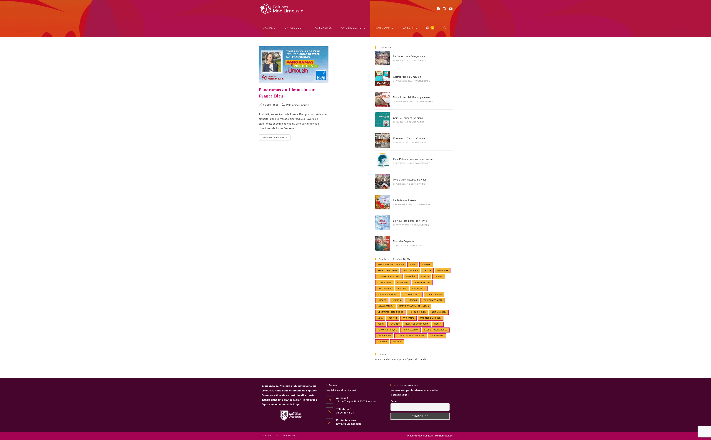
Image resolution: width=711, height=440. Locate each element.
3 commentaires (415, 122)
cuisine (439, 276)
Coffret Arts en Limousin (407, 76)
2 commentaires (420, 225)
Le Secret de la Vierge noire (409, 56)
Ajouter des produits (417, 359)
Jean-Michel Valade (388, 294)
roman (437, 324)
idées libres (418, 288)
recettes (395, 324)
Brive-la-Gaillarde (387, 271)
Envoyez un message (348, 423)
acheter (426, 265)
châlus (427, 271)
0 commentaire (422, 81)
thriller (382, 342)
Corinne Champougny (389, 276)
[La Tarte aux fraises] (382, 202)
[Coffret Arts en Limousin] (382, 78)
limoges (382, 300)
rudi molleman (410, 330)
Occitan (392, 318)
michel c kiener (417, 312)
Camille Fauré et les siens (408, 118)
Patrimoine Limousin (430, 318)
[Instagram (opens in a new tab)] (444, 9)
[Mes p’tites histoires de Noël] (382, 181)
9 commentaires (417, 143)
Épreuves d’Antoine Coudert (409, 138)
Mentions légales (444, 435)
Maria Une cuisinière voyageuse (411, 97)
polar (381, 324)
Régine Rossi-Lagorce (435, 330)
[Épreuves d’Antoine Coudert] (382, 140)
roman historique (387, 330)
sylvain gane (437, 336)
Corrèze (410, 276)
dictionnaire (384, 282)
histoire (402, 288)
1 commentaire (417, 184)
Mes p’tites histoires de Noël (409, 179)
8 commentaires (417, 60)
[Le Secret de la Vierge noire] (382, 58)
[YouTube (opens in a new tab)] (450, 9)
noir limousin (439, 312)
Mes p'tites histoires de (390, 312)
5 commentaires (421, 163)
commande (442, 271)
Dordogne (402, 282)
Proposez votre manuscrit (420, 435)
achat (413, 265)
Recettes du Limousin (416, 324)
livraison (412, 300)
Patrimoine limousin (297, 104)
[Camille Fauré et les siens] (382, 119)
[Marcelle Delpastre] (382, 243)
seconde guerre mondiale (411, 336)
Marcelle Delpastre (403, 241)
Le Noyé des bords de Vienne (410, 220)
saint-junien (384, 336)
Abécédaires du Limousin (391, 265)
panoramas (408, 318)
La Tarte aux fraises (404, 200)
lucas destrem (385, 306)
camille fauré (410, 271)
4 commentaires (424, 101)
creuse (425, 276)
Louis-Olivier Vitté (432, 300)
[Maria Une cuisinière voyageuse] (382, 99)
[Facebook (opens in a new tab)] (438, 9)
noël (380, 318)
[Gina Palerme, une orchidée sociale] (382, 160)
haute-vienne (385, 288)
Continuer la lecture (276, 138)
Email (393, 401)
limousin (396, 300)
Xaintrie (397, 342)
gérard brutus (422, 282)
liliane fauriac (434, 294)
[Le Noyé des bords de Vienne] (382, 222)
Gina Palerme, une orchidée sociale (413, 159)
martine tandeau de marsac (414, 306)
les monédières (412, 294)
